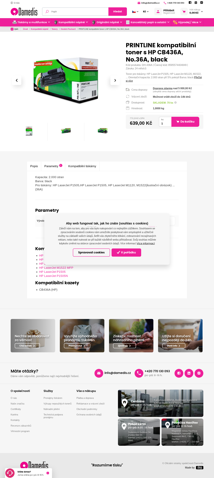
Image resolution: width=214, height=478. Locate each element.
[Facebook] (190, 2)
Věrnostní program (20, 431)
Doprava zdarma (162, 88)
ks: (162, 119)
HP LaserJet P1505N (53, 276)
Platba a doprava (85, 398)
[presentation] (16, 80)
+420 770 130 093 (175, 3)
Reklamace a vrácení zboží (90, 403)
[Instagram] (201, 3)
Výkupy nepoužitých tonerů (57, 403)
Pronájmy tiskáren (53, 398)
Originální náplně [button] (108, 22)
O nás (17, 3)
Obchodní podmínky (86, 409)
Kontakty (15, 420)
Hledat (117, 11)
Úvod (25, 29)
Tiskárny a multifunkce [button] (32, 22)
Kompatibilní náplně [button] (72, 22)
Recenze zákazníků (21, 425)
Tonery (55, 29)
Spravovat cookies (91, 252)
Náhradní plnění (52, 409)
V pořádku (128, 252)
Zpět (16, 29)
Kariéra (14, 414)
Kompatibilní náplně (40, 29)
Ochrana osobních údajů (89, 414)
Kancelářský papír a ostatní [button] (148, 22)
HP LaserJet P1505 (52, 271)
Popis (34, 166)
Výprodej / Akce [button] (188, 22)
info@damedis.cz (150, 3)
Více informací (146, 243)
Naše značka (17, 403)
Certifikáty (16, 409)
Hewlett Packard (68, 29)
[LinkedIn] (195, 2)
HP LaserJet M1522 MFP (56, 267)
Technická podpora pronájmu (53, 416)
